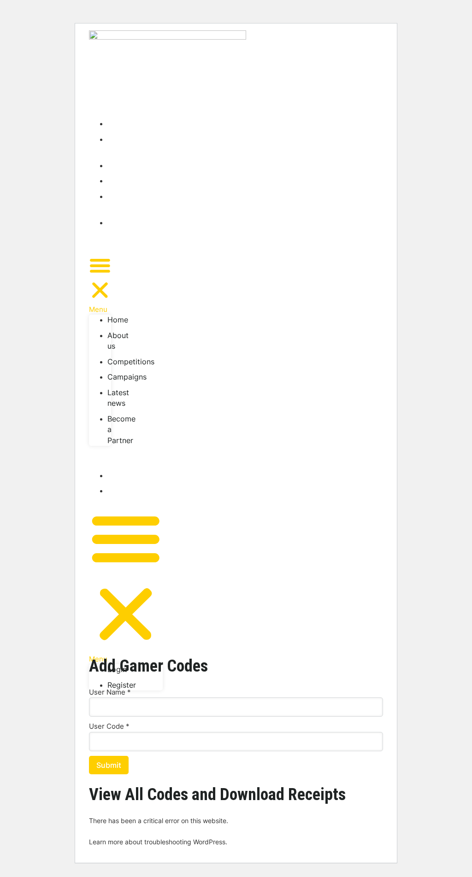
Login (117, 475)
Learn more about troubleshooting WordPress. (158, 842)
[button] (100, 284)
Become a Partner (121, 233)
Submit (108, 765)
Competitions (130, 165)
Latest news (118, 202)
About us (118, 144)
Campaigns (127, 180)
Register (121, 490)
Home (117, 123)
